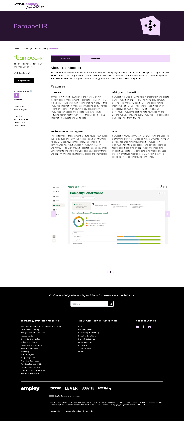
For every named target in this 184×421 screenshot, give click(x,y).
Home (16, 49)
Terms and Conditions (139, 405)
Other (81, 351)
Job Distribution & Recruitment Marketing (41, 327)
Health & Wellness (29, 348)
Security (90, 411)
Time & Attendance (30, 361)
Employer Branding (30, 330)
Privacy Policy (54, 411)
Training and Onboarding (33, 370)
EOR (80, 327)
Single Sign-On (28, 358)
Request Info (24, 81)
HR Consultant (85, 330)
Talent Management (30, 367)
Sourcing (25, 351)
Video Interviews (29, 342)
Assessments (27, 336)
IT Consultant (85, 342)
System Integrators (30, 373)
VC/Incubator (84, 348)
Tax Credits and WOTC (32, 364)
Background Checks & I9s (33, 333)
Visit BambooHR (22, 73)
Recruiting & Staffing (88, 333)
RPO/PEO (82, 345)
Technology (26, 49)
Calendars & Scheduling (32, 345)
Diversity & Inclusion (30, 339)
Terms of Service (73, 411)
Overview (65, 59)
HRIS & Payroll (40, 49)
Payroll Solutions (86, 339)
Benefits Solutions (87, 336)
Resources (95, 59)
